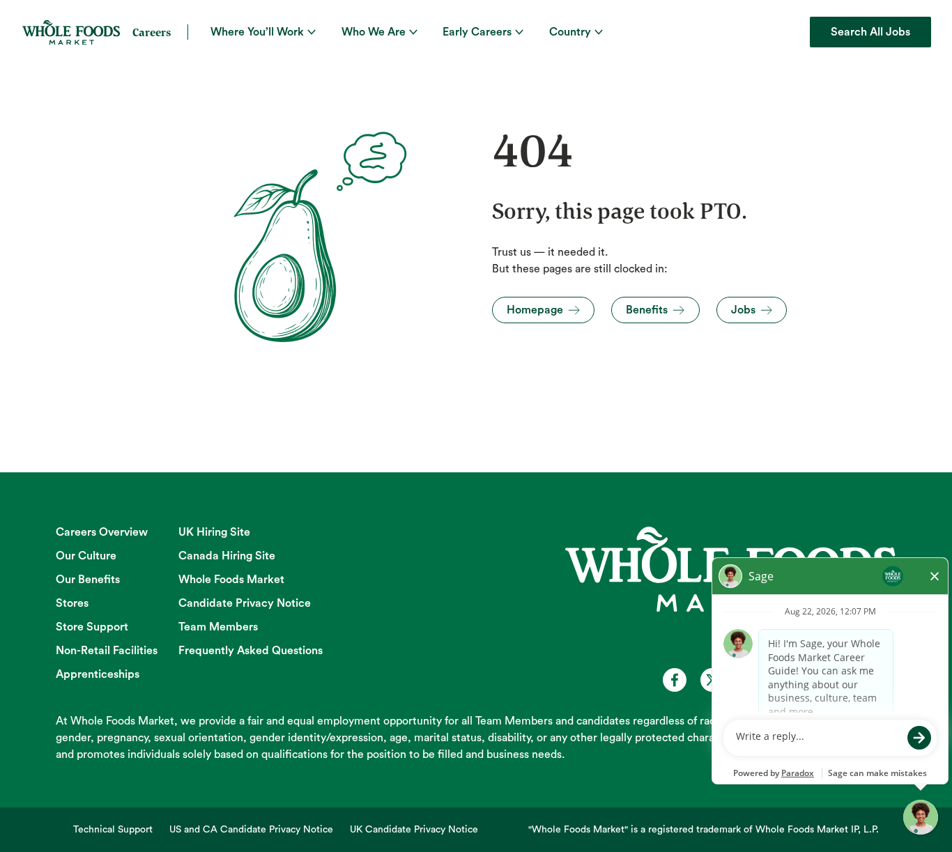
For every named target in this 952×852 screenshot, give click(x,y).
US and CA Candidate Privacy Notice (251, 830)
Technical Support (113, 830)
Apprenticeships (97, 674)
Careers (151, 32)
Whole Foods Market (231, 579)
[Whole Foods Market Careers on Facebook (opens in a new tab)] (674, 680)
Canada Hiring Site (226, 555)
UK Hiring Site (214, 532)
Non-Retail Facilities (107, 650)
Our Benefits (88, 579)
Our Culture (86, 555)
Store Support (92, 627)
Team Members (218, 627)
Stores (72, 603)
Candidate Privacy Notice (244, 603)
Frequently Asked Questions (250, 650)
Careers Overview (102, 532)
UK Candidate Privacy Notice (414, 830)
